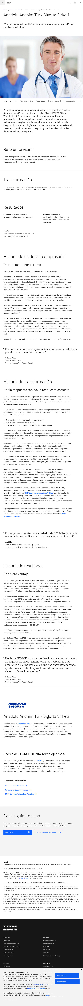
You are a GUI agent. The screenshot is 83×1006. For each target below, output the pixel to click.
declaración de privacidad (36, 989)
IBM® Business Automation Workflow (39, 493)
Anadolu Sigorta (24, 723)
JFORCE (40, 761)
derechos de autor (23, 878)
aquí (47, 995)
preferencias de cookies (41, 984)
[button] (75, 2)
